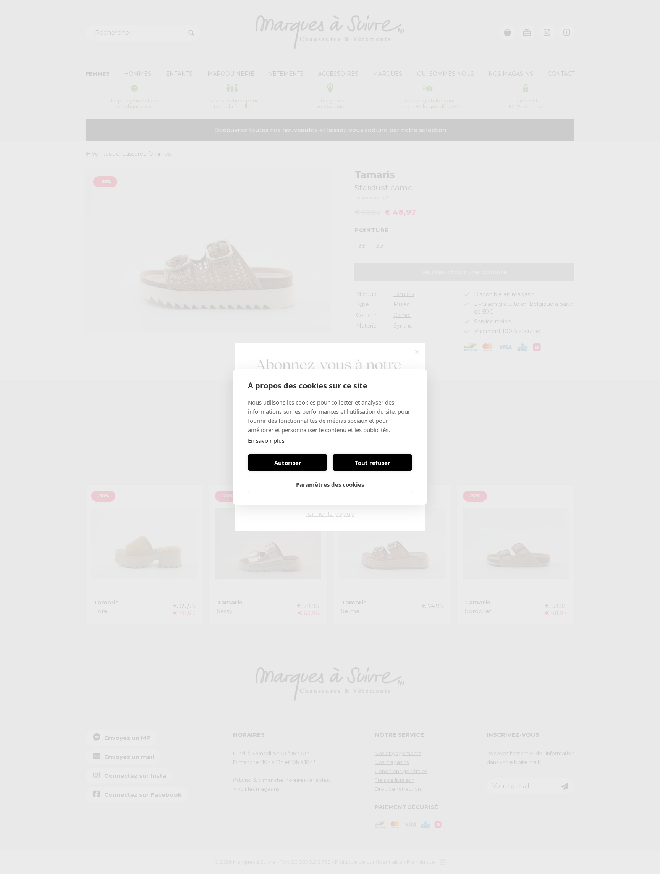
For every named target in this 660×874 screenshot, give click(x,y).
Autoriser (287, 462)
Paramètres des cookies (330, 484)
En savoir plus (266, 440)
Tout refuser (372, 462)
